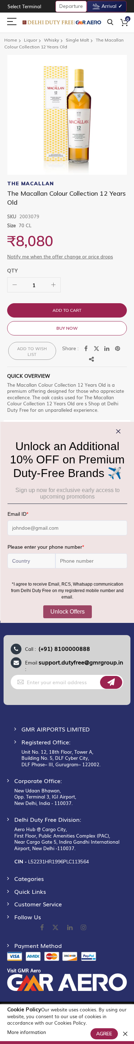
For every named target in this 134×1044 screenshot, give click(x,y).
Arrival (108, 6)
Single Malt (77, 40)
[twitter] (55, 928)
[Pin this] (117, 348)
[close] (125, 1033)
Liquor (30, 40)
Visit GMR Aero (24, 970)
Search (110, 22)
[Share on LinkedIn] (107, 348)
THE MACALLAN (30, 183)
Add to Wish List (32, 351)
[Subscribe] (111, 682)
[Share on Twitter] (96, 348)
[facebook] (42, 928)
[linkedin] (70, 928)
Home (10, 40)
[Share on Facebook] (85, 348)
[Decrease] (15, 285)
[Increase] (53, 285)
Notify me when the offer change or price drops (60, 256)
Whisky (51, 40)
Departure (71, 6)
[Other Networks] (91, 359)
